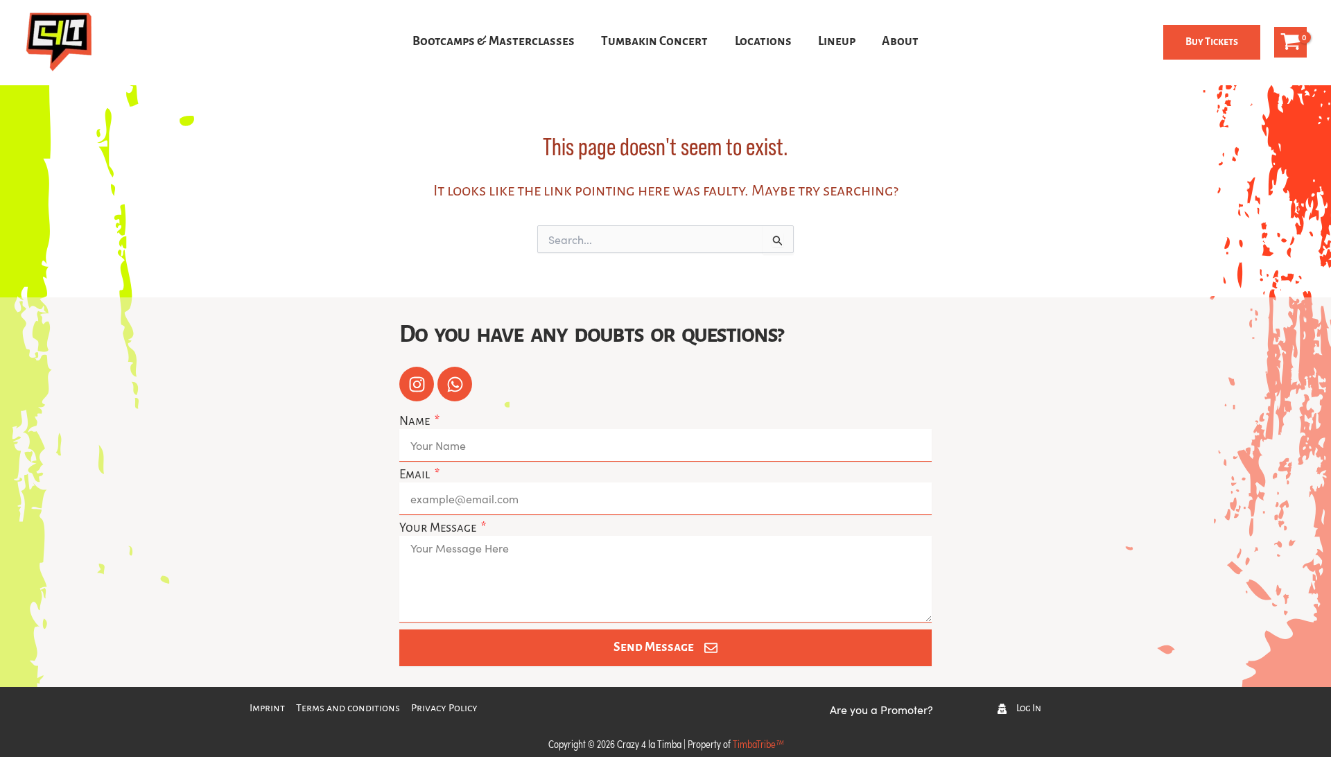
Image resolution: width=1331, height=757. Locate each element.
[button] (1211, 42)
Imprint (267, 708)
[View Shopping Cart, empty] (1290, 42)
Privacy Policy (444, 708)
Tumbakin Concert (654, 42)
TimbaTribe (758, 743)
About (900, 42)
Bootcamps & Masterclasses (493, 42)
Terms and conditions (348, 708)
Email (415, 475)
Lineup (836, 42)
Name (415, 421)
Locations (763, 42)
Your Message (438, 528)
